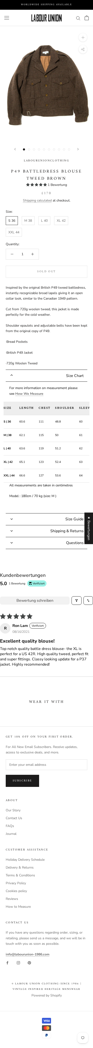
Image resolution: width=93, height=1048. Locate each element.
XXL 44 (13, 232)
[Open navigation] (6, 18)
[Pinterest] (29, 962)
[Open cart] (87, 17)
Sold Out (46, 271)
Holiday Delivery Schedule (25, 859)
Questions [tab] (75, 542)
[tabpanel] (46, 447)
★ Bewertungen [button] (89, 528)
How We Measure (29, 393)
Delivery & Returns (20, 867)
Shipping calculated (37, 200)
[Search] (78, 18)
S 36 (11, 220)
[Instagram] (18, 962)
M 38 (28, 220)
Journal (11, 834)
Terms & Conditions (20, 875)
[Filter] (77, 600)
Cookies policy (16, 891)
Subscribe (22, 780)
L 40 (44, 220)
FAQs (10, 826)
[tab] (46, 376)
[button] (37, 185)
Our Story (13, 810)
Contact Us (14, 818)
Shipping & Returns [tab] (67, 531)
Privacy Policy (16, 883)
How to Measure (18, 906)
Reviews (12, 899)
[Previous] (15, 149)
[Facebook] (7, 962)
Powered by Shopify (46, 995)
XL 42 (61, 220)
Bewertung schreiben (34, 600)
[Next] (78, 149)
